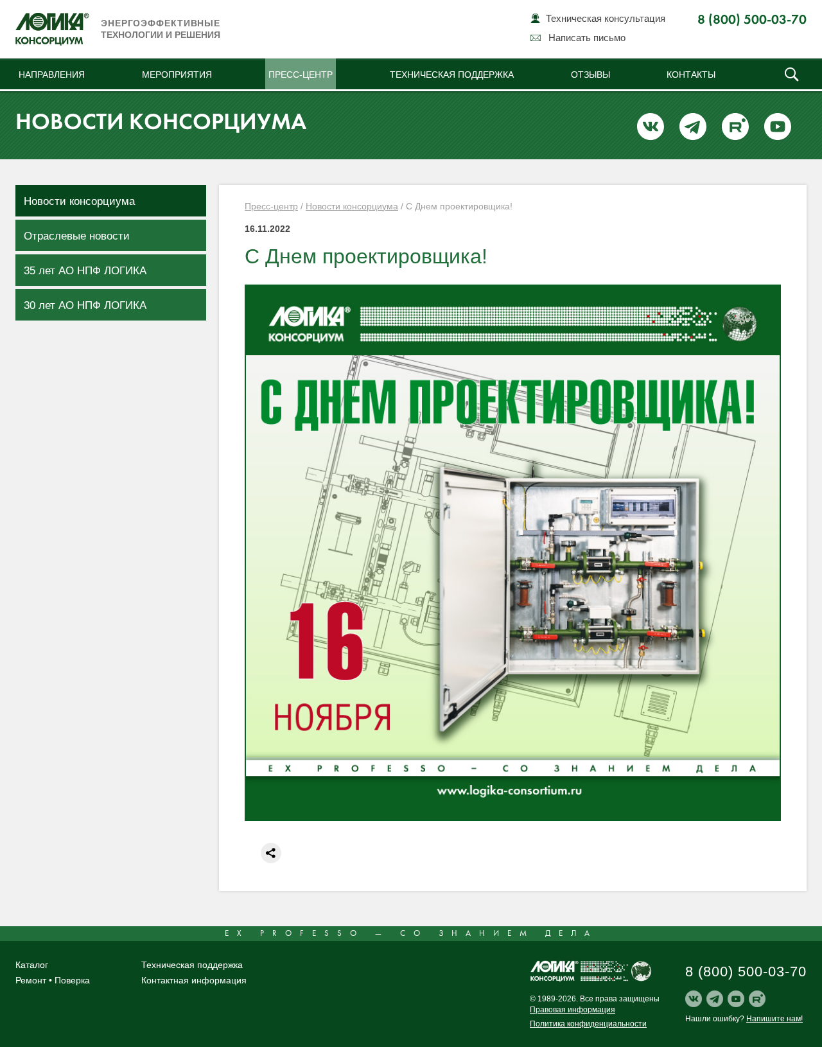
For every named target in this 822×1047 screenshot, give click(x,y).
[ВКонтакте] (693, 998)
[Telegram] (714, 998)
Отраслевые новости (77, 236)
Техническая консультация (605, 18)
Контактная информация (194, 980)
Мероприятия (177, 74)
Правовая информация (572, 1009)
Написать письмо (586, 37)
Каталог (31, 965)
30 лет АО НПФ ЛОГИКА (85, 305)
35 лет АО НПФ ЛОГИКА (85, 271)
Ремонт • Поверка (52, 980)
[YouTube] (736, 998)
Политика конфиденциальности (588, 1023)
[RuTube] (757, 998)
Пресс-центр (300, 74)
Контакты (691, 74)
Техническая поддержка (452, 74)
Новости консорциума (79, 201)
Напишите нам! (774, 1018)
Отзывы (590, 74)
